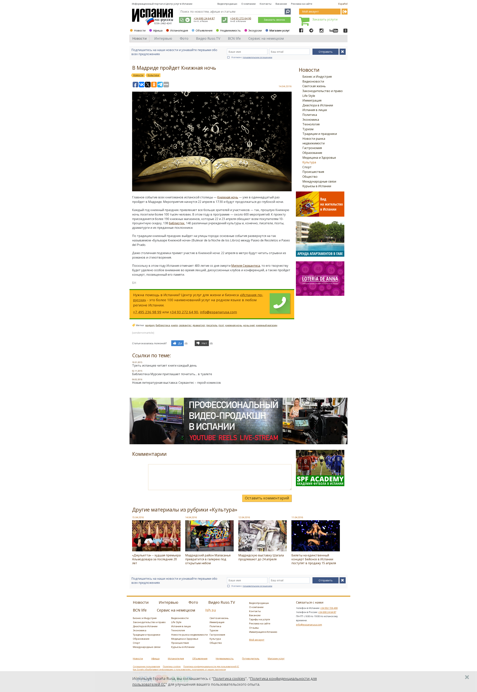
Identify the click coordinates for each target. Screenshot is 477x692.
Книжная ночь (227, 197)
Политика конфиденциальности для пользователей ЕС (211, 666)
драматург (198, 325)
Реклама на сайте (301, 3)
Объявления (204, 30)
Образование (312, 153)
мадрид (149, 325)
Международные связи (319, 181)
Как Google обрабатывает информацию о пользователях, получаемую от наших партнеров (179, 669)
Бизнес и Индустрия (317, 77)
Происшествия (313, 172)
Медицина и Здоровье (319, 158)
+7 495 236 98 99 (147, 312)
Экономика (310, 120)
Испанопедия (179, 30)
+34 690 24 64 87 (204, 18)
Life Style (308, 96)
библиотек (176, 223)
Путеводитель (250, 658)
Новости (140, 30)
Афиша (157, 30)
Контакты (265, 3)
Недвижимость (230, 30)
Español (343, 3)
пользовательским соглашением (257, 57)
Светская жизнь (314, 86)
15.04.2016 (138, 517)
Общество (310, 177)
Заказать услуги (325, 19)
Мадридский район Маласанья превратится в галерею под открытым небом (207, 559)
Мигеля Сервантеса (245, 266)
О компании (248, 3)
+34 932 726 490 (329, 608)
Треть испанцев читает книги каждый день (164, 365)
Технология (311, 124)
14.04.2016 (191, 517)
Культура (309, 162)
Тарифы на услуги (259, 619)
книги (174, 325)
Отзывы (254, 627)
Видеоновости (313, 81)
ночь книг (249, 325)
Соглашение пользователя (146, 666)
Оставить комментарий (267, 498)
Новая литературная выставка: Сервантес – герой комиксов (176, 383)
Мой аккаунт (256, 639)
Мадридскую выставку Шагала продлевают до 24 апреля (261, 557)
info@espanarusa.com (218, 312)
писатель (211, 325)
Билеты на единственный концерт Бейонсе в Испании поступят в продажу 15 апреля (313, 559)
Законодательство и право (322, 91)
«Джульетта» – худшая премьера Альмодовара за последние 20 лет (156, 559)
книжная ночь (233, 325)
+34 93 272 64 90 (240, 18)
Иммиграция (311, 100)
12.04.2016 (244, 517)
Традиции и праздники (319, 134)
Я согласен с (251, 57)
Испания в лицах (314, 110)
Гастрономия (312, 148)
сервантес (185, 325)
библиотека (163, 325)
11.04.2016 (297, 517)
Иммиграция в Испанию (263, 632)
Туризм (307, 129)
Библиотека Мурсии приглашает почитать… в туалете (172, 374)
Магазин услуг (279, 30)
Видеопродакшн (227, 3)
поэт (221, 325)
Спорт (307, 167)
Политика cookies (172, 666)
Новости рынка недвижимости (189, 634)
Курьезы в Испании (316, 186)
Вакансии (281, 3)
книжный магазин (266, 325)
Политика (309, 115)
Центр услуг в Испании (178, 3)
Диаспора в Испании (317, 105)
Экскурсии (255, 30)
